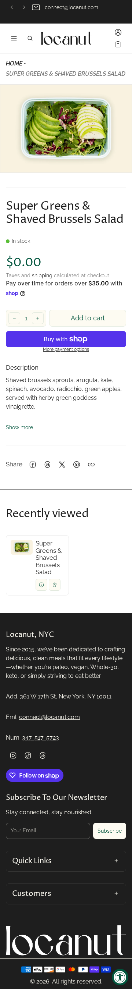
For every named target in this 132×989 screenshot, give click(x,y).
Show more (19, 427)
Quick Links (32, 861)
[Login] (118, 32)
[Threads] (42, 755)
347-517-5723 (40, 737)
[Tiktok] (28, 755)
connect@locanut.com (49, 717)
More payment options (66, 349)
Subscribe (110, 831)
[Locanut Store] (66, 38)
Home (14, 63)
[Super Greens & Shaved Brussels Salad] (37, 565)
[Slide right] (24, 7)
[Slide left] (12, 7)
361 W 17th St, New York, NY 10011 (65, 696)
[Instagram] (13, 755)
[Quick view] (41, 585)
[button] (30, 38)
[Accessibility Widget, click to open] (120, 977)
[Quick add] (54, 585)
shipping (42, 275)
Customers (31, 894)
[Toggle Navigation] (14, 38)
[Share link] (91, 464)
